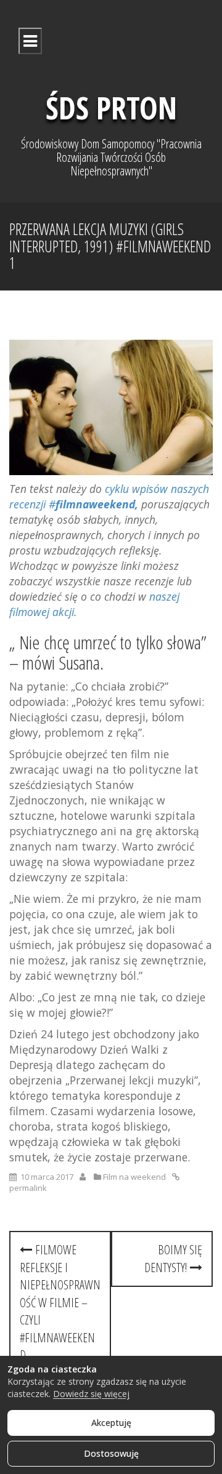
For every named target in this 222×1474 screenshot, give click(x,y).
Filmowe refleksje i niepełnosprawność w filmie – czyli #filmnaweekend (60, 1302)
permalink (28, 1187)
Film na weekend (134, 1176)
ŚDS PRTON (111, 108)
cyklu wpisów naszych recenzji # (109, 496)
